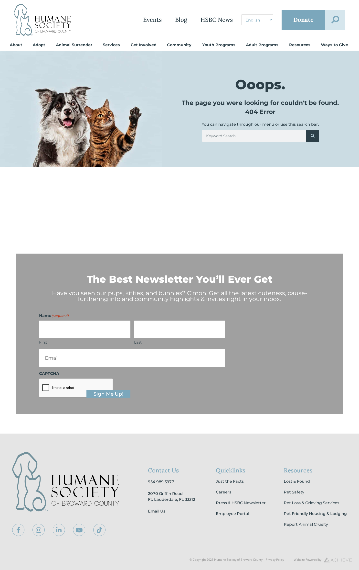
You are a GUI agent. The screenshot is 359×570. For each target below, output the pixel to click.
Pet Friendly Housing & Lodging (315, 513)
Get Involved (144, 45)
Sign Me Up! (108, 394)
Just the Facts (230, 481)
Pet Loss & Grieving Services (311, 503)
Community (179, 45)
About (16, 45)
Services (111, 45)
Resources (299, 45)
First (43, 342)
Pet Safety (294, 492)
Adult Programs (262, 45)
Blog (181, 19)
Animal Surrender (74, 45)
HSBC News (217, 19)
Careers (223, 492)
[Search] (312, 136)
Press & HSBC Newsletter (241, 503)
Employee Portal (232, 513)
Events (152, 19)
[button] (335, 20)
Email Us (156, 511)
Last (138, 342)
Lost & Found (297, 481)
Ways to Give (334, 45)
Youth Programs (218, 45)
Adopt (39, 45)
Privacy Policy (275, 560)
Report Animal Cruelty (306, 524)
